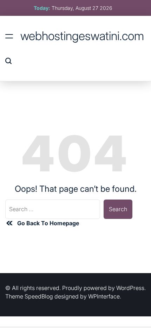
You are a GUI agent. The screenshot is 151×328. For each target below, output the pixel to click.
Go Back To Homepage (48, 223)
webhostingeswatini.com (82, 36)
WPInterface (104, 296)
